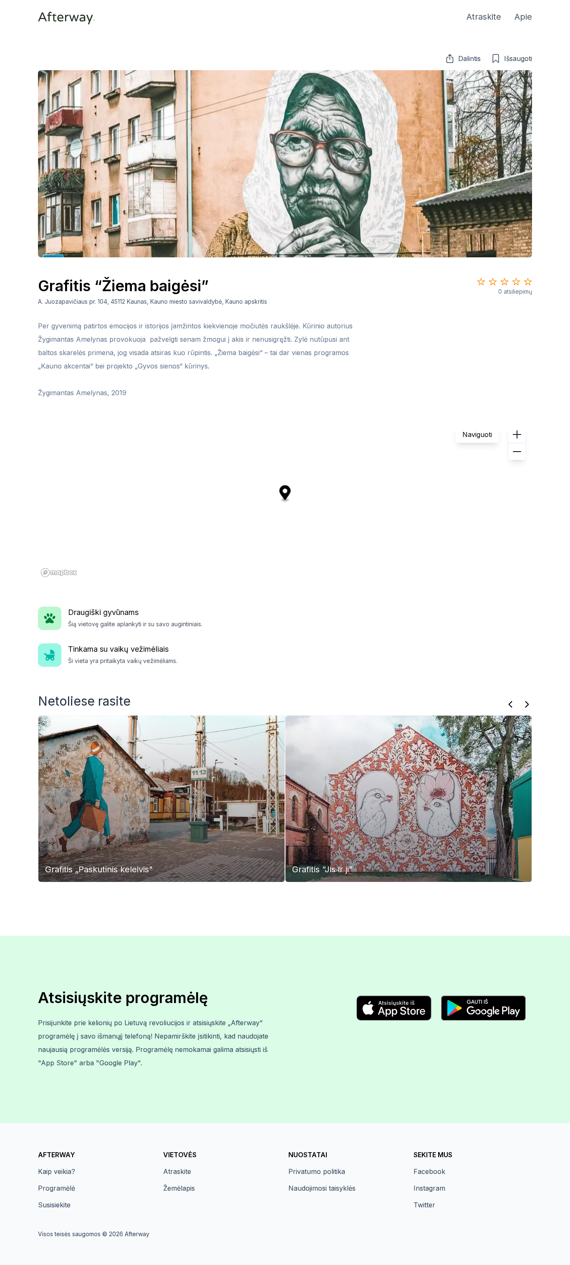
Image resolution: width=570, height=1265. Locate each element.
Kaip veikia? (56, 1171)
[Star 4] (516, 281)
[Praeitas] (510, 704)
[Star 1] (481, 281)
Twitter (424, 1205)
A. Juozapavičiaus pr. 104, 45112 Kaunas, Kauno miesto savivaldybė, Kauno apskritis (152, 301)
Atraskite (177, 1171)
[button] (463, 58)
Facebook (429, 1171)
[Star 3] (504, 281)
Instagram (429, 1188)
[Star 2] (493, 281)
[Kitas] (527, 704)
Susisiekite (54, 1205)
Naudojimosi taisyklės (322, 1188)
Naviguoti (477, 434)
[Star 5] (528, 281)
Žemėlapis (179, 1188)
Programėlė (56, 1188)
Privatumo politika (316, 1171)
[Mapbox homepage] (58, 572)
